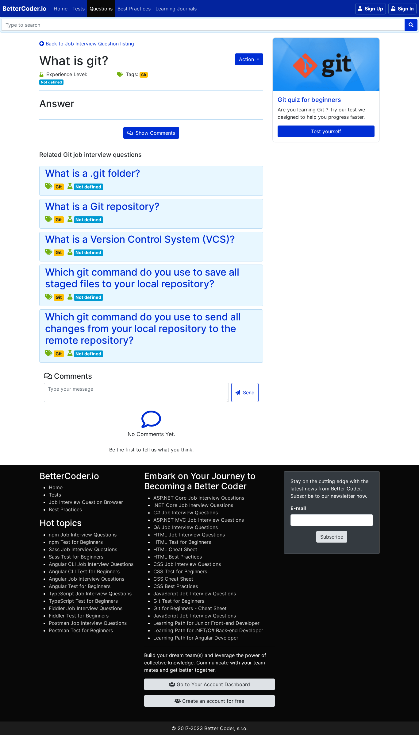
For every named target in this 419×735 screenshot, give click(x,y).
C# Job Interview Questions (185, 512)
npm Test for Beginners (76, 542)
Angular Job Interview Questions (86, 579)
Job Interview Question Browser (86, 502)
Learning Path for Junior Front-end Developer (206, 623)
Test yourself (326, 131)
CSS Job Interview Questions (187, 564)
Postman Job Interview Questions (88, 623)
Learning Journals (176, 9)
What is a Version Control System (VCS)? (140, 239)
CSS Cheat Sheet (173, 579)
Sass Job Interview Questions (83, 549)
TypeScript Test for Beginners (83, 601)
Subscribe (331, 537)
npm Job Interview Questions (83, 535)
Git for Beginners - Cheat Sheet (190, 608)
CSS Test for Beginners (180, 571)
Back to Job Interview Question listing (89, 44)
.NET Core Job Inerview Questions (193, 505)
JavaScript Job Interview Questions (194, 593)
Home (60, 9)
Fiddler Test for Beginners (79, 616)
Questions (101, 9)
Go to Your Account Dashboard (212, 684)
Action (247, 59)
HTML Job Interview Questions (189, 535)
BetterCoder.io (24, 8)
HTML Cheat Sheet (175, 549)
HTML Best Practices (177, 557)
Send (248, 392)
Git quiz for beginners (309, 99)
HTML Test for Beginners (182, 542)
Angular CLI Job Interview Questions (91, 564)
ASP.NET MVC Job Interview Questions (198, 520)
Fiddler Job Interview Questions (85, 608)
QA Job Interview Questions (185, 527)
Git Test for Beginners (178, 601)
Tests (78, 9)
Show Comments (154, 133)
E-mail (298, 508)
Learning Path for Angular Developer (195, 638)
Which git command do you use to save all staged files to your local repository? (142, 278)
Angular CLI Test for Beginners (84, 571)
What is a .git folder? (92, 173)
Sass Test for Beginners (76, 557)
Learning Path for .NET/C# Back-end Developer (208, 630)
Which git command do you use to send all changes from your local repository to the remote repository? (143, 328)
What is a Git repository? (102, 206)
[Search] (411, 25)
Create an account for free (212, 701)
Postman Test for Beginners (81, 630)
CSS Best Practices (175, 586)
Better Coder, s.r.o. (226, 728)
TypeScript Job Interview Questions (90, 593)
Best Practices (134, 9)
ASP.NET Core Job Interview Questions (198, 498)
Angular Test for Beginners (79, 586)
